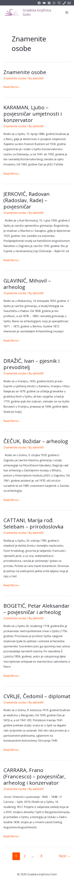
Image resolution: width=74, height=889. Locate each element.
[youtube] (44, 3)
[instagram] (49, 3)
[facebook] (39, 3)
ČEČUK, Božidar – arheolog (35, 441)
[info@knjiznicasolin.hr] (69, 3)
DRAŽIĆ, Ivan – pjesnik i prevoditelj (31, 364)
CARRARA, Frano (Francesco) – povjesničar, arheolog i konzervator (34, 776)
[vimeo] (59, 3)
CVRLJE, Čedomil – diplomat (36, 696)
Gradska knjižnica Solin (37, 12)
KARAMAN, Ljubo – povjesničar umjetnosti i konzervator (32, 113)
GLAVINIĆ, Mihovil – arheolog (27, 283)
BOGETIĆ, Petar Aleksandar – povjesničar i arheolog (36, 609)
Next (65, 856)
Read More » (11, 87)
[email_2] (54, 3)
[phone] (64, 3)
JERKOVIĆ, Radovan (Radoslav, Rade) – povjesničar (26, 200)
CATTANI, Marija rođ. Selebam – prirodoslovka (33, 523)
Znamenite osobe (24, 72)
